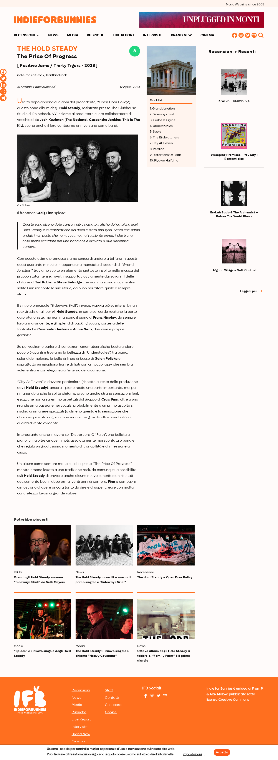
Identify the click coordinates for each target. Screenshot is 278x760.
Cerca (261, 35)
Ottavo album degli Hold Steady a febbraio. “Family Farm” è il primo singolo (163, 656)
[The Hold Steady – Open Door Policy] (166, 545)
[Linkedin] (3, 85)
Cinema (207, 35)
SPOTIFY (254, 35)
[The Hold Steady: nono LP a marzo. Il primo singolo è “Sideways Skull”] (104, 545)
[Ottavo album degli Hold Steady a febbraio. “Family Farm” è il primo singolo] (166, 619)
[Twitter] (3, 78)
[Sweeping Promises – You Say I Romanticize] (234, 136)
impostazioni (192, 754)
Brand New (181, 35)
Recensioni (24, 35)
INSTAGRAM (241, 35)
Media (72, 35)
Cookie (111, 712)
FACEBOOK (234, 35)
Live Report (123, 35)
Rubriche (95, 35)
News (53, 35)
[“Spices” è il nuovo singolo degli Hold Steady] (42, 619)
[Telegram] (3, 98)
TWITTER (247, 35)
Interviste (152, 35)
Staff (109, 690)
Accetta (222, 752)
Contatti (112, 698)
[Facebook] (3, 72)
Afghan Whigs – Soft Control (234, 270)
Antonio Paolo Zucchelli (37, 86)
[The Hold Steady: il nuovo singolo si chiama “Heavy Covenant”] (104, 619)
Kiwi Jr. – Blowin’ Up (234, 101)
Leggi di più (248, 291)
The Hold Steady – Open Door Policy (165, 577)
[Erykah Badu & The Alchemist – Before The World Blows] (234, 193)
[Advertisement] (234, 371)
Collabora (113, 705)
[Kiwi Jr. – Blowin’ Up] (234, 82)
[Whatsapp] (3, 91)
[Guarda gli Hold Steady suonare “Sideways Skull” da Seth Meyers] (42, 545)
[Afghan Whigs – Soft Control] (234, 251)
